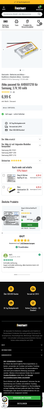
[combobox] (22, 14)
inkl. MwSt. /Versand (9, 101)
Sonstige (25, 77)
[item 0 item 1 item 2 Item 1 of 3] (22, 49)
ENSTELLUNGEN (22, 403)
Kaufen (30, 225)
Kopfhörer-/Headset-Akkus (11, 77)
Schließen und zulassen (22, 398)
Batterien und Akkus (17, 74)
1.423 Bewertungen (27, 243)
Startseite (5, 74)
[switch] (5, 406)
